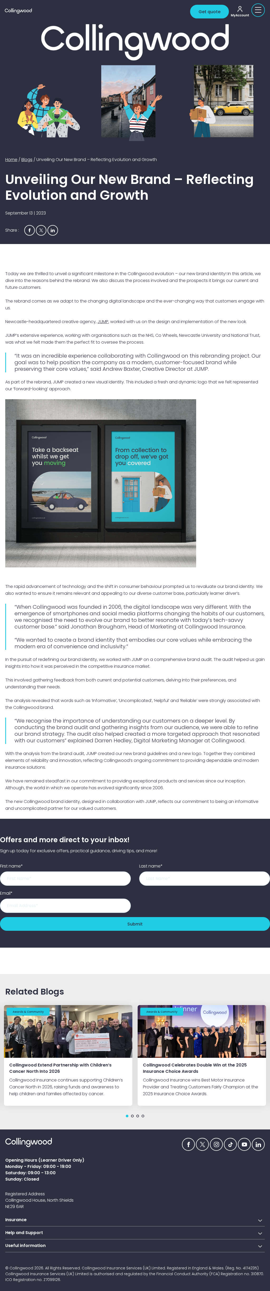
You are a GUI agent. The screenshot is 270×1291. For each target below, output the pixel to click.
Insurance (16, 1220)
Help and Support (24, 1233)
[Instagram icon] (216, 1144)
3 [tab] (137, 1116)
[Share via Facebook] (29, 230)
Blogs (26, 160)
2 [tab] (132, 1116)
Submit (135, 924)
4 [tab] (143, 1116)
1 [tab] (127, 1116)
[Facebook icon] (188, 1144)
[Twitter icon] (202, 1144)
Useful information (25, 1246)
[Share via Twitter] (41, 230)
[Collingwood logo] (96, 11)
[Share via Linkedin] (52, 230)
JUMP (103, 322)
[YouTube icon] (244, 1144)
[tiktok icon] (230, 1144)
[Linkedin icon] (258, 1144)
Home (11, 160)
